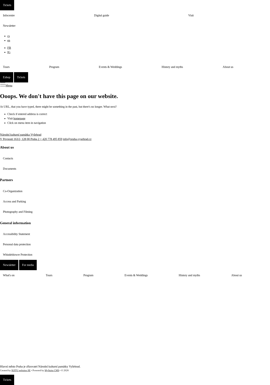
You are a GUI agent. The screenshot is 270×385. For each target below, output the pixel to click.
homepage (19, 118)
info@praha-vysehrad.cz (77, 139)
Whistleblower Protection (17, 254)
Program (54, 66)
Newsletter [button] (9, 264)
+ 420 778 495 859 (51, 139)
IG (8, 52)
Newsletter (9, 25)
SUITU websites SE (20, 370)
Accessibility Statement (16, 234)
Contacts (8, 158)
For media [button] (28, 264)
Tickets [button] (7, 5)
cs (8, 36)
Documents (9, 168)
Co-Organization (12, 191)
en (8, 40)
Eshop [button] (6, 77)
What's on (9, 275)
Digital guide (101, 15)
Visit (191, 15)
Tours (6, 66)
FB (9, 47)
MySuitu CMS (52, 370)
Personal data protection (17, 244)
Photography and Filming (18, 211)
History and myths (172, 66)
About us (228, 66)
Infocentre (9, 15)
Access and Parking (14, 201)
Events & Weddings (110, 66)
